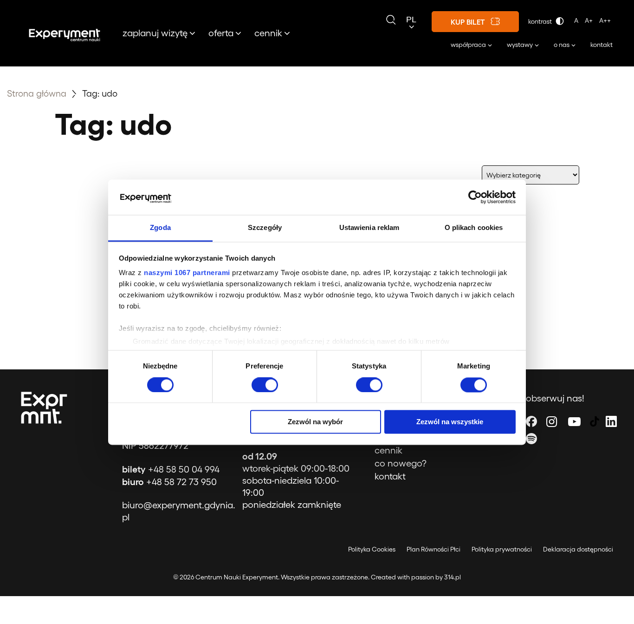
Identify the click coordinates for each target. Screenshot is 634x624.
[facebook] (531, 421)
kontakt (601, 44)
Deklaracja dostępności (578, 549)
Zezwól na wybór (315, 422)
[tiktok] (594, 421)
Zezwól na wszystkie (449, 422)
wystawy (520, 44)
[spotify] (531, 438)
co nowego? (401, 462)
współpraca (468, 44)
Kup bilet (468, 21)
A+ (589, 20)
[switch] (265, 384)
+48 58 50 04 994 (171, 468)
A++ (605, 20)
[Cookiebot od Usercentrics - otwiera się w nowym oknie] (475, 197)
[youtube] (574, 421)
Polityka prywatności (502, 549)
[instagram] (551, 421)
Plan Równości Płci (433, 549)
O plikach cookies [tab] (474, 228)
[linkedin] (611, 421)
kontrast (540, 21)
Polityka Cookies (371, 549)
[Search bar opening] (390, 20)
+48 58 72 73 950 (169, 481)
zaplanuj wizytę (155, 32)
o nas (561, 44)
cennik (268, 32)
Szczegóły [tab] (265, 228)
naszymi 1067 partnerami (187, 273)
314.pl (452, 577)
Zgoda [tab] (160, 228)
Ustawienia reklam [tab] (369, 228)
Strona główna (36, 93)
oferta (220, 32)
